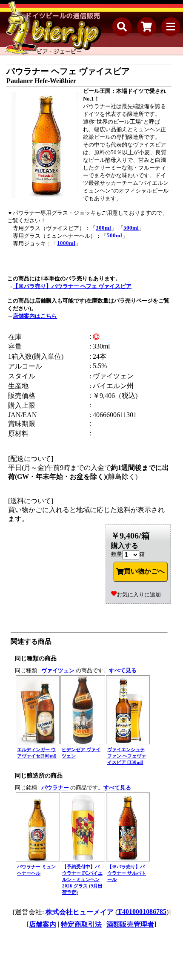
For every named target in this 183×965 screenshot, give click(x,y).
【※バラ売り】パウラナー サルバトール (126, 873)
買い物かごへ (144, 571)
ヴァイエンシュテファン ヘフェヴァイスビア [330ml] (126, 756)
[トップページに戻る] (53, 27)
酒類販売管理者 (130, 924)
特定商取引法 (81, 924)
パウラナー (55, 787)
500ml (131, 228)
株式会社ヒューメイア (80, 912)
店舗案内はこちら (35, 316)
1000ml (66, 243)
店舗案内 (42, 924)
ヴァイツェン (57, 670)
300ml (103, 228)
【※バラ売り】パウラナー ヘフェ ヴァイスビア (72, 286)
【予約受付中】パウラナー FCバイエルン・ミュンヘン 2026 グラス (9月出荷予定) (82, 879)
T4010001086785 (141, 911)
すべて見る (123, 670)
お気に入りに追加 (139, 594)
